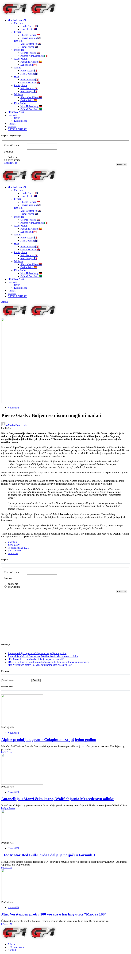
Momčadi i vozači (17, 20)
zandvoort (13, 553)
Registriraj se (10, 162)
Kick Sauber (20, 103)
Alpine (17, 67)
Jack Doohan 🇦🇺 (29, 73)
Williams (18, 94)
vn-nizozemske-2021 (18, 547)
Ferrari (17, 32)
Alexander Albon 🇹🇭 (31, 97)
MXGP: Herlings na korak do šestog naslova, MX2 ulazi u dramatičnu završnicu (48, 662)
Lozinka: (8, 151)
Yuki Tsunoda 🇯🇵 (29, 88)
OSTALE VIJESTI (17, 129)
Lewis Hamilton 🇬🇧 (30, 38)
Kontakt (12, 950)
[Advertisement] (26, 615)
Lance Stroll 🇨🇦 (28, 64)
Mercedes (19, 49)
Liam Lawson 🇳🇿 (29, 47)
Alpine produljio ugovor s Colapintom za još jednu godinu (37, 653)
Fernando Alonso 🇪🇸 (31, 61)
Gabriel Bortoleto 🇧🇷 (31, 109)
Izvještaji (12, 115)
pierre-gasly (13, 544)
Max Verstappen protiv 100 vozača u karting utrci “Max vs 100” (40, 664)
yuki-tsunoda (14, 550)
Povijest (12, 126)
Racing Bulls (20, 85)
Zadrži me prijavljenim (14, 158)
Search (36, 680)
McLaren (18, 23)
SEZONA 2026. (16, 112)
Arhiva (4, 301)
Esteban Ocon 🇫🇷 (29, 79)
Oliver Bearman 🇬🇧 (30, 82)
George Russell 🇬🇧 (30, 52)
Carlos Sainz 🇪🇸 (28, 100)
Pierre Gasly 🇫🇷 (28, 70)
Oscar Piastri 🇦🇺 (28, 29)
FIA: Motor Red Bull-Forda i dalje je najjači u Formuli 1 (36, 659)
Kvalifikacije (20, 120)
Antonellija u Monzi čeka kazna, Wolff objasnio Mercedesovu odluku (43, 656)
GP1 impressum (16, 947)
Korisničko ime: (12, 145)
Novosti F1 (13, 407)
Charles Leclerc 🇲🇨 (30, 35)
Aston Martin (20, 58)
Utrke (17, 118)
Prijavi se (121, 164)
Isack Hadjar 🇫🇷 (28, 91)
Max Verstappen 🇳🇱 (30, 44)
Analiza (11, 123)
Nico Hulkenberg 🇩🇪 (31, 106)
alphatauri (13, 542)
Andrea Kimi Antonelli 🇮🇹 (33, 55)
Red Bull (18, 40)
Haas (16, 76)
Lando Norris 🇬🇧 (29, 26)
